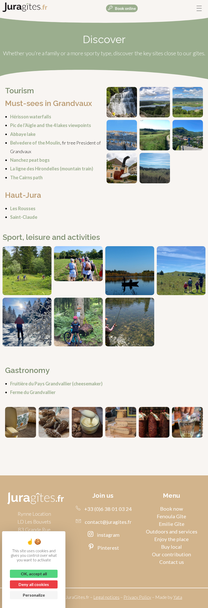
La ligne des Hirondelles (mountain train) (51, 168)
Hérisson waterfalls (30, 116)
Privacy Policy (137, 597)
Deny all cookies (34, 584)
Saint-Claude (23, 217)
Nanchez (19, 160)
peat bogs (39, 160)
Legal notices (106, 597)
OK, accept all (34, 573)
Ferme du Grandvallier (33, 392)
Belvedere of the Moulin (35, 143)
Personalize (34, 595)
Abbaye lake (23, 134)
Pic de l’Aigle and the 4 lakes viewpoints (50, 125)
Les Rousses (23, 208)
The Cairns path (26, 177)
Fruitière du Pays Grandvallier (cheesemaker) (56, 383)
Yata (177, 597)
